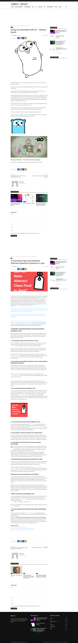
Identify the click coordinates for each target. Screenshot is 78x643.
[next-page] (13, 208)
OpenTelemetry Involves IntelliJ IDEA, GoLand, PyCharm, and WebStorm (16, 204)
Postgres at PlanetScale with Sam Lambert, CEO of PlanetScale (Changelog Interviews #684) (41, 204)
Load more (58, 53)
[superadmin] (11, 35)
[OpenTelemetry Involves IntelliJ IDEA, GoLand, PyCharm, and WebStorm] (16, 198)
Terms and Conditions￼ (63, 641)
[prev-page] (11, 208)
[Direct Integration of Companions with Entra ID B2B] (52, 49)
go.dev (12, 135)
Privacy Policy (57, 641)
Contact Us (44, 641)
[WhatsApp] (26, 38)
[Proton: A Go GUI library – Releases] (29, 198)
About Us (48, 641)
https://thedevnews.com (22, 183)
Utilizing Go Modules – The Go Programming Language (25, 159)
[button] (66, 7)
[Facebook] (18, 38)
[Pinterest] (23, 38)
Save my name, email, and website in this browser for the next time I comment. (25, 233)
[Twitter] (21, 38)
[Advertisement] (39, 16)
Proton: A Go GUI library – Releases (29, 203)
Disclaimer (52, 641)
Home (12, 25)
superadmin (15, 35)
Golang (14, 25)
